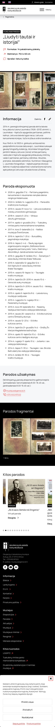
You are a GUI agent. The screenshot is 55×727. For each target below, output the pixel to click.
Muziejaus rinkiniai (11, 632)
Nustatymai (27, 717)
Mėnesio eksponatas (12, 641)
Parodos (6, 619)
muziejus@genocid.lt (19, 562)
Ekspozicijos (8, 614)
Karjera (6, 597)
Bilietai (6, 580)
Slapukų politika (19, 723)
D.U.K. (5, 589)
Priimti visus (27, 702)
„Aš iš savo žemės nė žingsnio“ (20, 509)
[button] (50, 678)
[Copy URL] (50, 119)
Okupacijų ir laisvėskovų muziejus (17, 9)
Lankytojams (9, 584)
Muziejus (7, 627)
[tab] (3, 530)
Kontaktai (49, 2)
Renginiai (7, 636)
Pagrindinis (9, 17)
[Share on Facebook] (44, 119)
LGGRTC (7, 653)
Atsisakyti (28, 709)
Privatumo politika (34, 723)
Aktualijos (7, 623)
